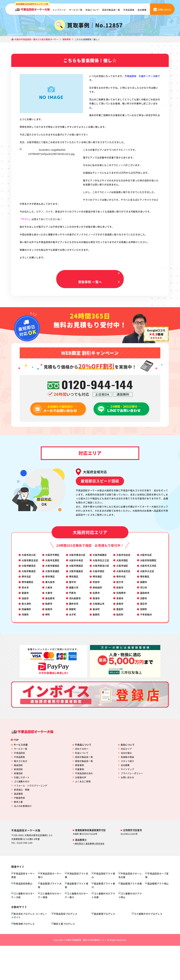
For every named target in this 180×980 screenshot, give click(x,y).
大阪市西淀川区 (101, 565)
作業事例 (79, 769)
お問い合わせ (127, 777)
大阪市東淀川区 (77, 554)
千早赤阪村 (146, 614)
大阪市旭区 (122, 565)
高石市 (143, 603)
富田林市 (144, 592)
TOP (16, 739)
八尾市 (48, 587)
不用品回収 (19, 752)
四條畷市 (26, 609)
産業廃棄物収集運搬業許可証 (90, 830)
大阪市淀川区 (29, 554)
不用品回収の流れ (84, 773)
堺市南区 (97, 576)
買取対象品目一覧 (84, 761)
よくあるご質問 (83, 781)
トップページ (59, 9)
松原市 (96, 592)
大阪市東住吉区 (30, 560)
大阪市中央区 (76, 560)
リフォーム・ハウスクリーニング (30, 785)
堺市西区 (73, 576)
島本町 (96, 609)
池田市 (25, 598)
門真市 (72, 592)
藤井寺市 (73, 603)
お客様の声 (80, 777)
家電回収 (18, 773)
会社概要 (142, 9)
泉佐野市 (50, 598)
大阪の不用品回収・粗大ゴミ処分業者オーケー (86, 939)
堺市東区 (144, 576)
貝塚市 (119, 598)
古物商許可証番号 (132, 830)
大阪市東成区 (29, 571)
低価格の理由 (127, 756)
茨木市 (25, 587)
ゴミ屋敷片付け (22, 781)
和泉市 (119, 587)
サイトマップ (127, 769)
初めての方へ (81, 748)
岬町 (47, 614)
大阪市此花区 (123, 571)
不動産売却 (19, 797)
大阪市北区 (146, 554)
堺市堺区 (50, 576)
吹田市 (96, 582)
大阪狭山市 (98, 603)
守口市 (143, 587)
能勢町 (96, 614)
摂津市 (96, 598)
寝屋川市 (73, 587)
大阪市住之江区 (101, 560)
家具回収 (18, 769)
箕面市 (25, 592)
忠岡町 (143, 609)
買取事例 (79, 765)
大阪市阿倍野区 (148, 560)
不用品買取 (128, 9)
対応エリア (126, 748)
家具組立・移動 (22, 789)
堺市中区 (121, 576)
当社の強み (126, 752)
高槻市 (143, 582)
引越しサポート (22, 777)
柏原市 (48, 603)
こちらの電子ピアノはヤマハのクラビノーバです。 (110, 149)
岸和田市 (97, 587)
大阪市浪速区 (52, 571)
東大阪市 (50, 582)
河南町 (25, 614)
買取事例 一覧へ (90, 281)
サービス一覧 (75, 9)
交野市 (143, 598)
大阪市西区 (122, 560)
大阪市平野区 (52, 554)
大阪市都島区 (52, 565)
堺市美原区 (27, 582)
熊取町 (72, 609)
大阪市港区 (98, 571)
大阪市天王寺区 (148, 565)
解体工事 (18, 801)
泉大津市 (26, 603)
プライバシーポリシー (132, 773)
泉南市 (119, 603)
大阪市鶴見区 (29, 565)
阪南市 (48, 609)
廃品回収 (18, 765)
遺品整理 (18, 793)
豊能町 (119, 609)
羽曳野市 (121, 592)
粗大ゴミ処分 (20, 761)
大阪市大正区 (147, 571)
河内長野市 (75, 598)
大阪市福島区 (76, 571)
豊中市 (72, 582)
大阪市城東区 (100, 554)
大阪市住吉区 (123, 554)
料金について (92, 9)
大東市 (48, 592)
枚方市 (119, 582)
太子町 (72, 614)
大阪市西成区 (76, 565)
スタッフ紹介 (127, 761)
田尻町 (119, 614)
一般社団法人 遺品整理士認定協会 (88, 843)
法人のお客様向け (23, 805)
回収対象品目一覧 (111, 9)
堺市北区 (26, 576)
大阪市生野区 (52, 560)
